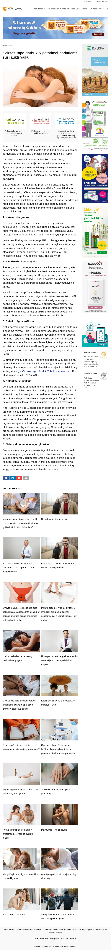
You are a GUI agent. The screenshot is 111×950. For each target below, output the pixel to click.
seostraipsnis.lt (55, 933)
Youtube (105, 2)
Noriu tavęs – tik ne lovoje (54, 519)
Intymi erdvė (7, 46)
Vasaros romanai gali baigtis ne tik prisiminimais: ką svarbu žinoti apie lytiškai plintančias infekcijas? (20, 523)
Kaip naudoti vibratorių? (15, 914)
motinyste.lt (101, 929)
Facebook (97, 2)
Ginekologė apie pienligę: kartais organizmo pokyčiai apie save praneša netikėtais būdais (19, 704)
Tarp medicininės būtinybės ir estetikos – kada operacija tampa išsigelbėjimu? (19, 567)
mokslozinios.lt (73, 929)
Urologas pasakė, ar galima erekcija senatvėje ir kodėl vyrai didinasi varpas (59, 660)
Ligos (78, 9)
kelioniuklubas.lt (34, 929)
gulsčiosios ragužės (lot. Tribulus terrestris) (43, 371)
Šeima (63, 9)
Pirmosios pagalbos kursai (56, 938)
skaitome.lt (60, 929)
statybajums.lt (10, 929)
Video (101, 9)
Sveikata (71, 9)
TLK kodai (93, 9)
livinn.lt (73, 938)
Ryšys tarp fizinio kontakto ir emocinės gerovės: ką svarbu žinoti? (18, 834)
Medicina (55, 9)
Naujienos (38, 9)
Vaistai (84, 9)
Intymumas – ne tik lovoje (54, 830)
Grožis (47, 9)
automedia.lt (48, 929)
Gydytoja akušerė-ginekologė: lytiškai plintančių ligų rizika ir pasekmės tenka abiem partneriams (59, 749)
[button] (6, 478)
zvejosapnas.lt (87, 929)
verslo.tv (22, 929)
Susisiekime (89, 2)
